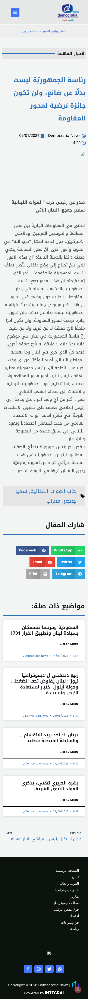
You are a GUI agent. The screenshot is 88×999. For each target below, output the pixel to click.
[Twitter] (49, 969)
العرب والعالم (69, 883)
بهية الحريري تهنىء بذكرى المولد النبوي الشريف (49, 786)
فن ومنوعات (70, 922)
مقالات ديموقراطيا (66, 902)
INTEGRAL (55, 993)
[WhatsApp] (60, 969)
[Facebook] (28, 969)
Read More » (69, 644)
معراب (53, 501)
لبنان (75, 876)
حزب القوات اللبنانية (53, 491)
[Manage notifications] (78, 989)
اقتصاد (74, 915)
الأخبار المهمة (71, 53)
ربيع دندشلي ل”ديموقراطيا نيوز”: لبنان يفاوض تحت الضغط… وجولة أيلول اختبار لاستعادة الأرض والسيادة (44, 684)
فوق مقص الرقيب (66, 909)
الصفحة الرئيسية (67, 870)
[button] (68, 550)
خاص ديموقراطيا (67, 889)
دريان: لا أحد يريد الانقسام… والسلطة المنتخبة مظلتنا (49, 738)
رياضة (74, 928)
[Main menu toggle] (15, 12)
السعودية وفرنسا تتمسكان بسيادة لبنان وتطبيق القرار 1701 (44, 630)
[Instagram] (38, 969)
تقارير (75, 896)
